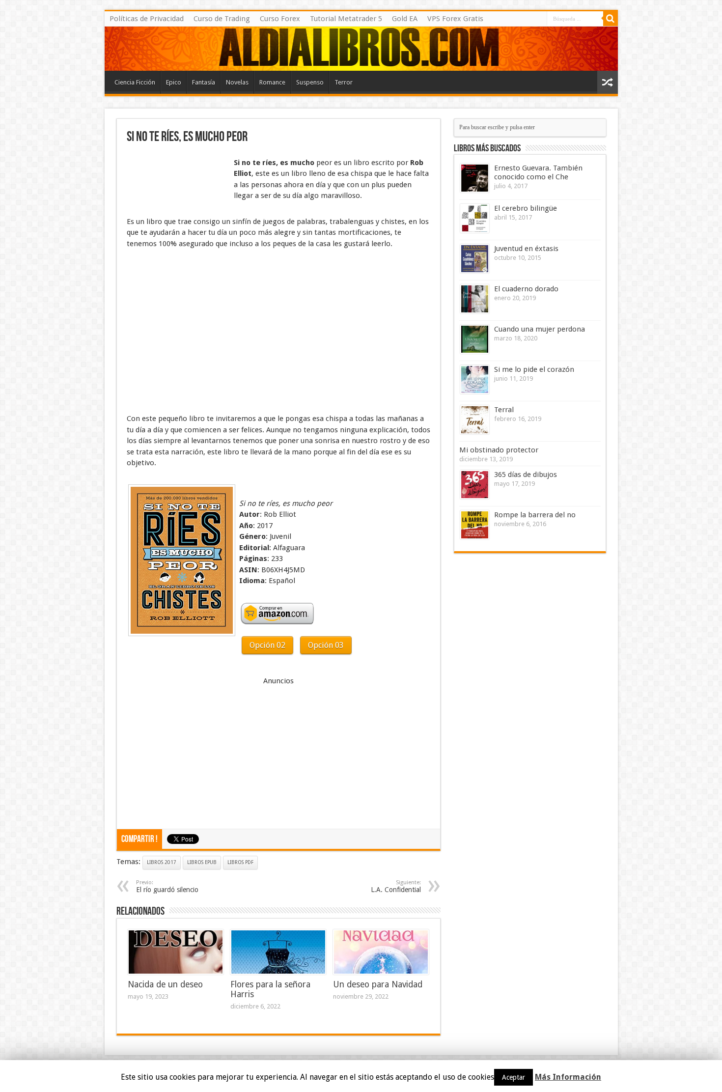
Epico (173, 82)
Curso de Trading (222, 18)
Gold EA (404, 18)
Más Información (568, 1077)
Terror (343, 82)
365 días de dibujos (525, 474)
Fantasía (203, 82)
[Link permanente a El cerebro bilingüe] (474, 218)
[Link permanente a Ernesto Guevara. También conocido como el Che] (474, 178)
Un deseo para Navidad (377, 984)
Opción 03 (326, 645)
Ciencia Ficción (134, 82)
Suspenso (310, 82)
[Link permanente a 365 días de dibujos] (474, 484)
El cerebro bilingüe (525, 208)
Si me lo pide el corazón (534, 369)
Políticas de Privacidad (147, 18)
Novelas (237, 82)
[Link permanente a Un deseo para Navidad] (381, 952)
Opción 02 (267, 645)
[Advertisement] (176, 181)
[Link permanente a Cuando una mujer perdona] (474, 339)
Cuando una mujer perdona (539, 329)
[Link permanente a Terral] (474, 419)
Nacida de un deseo (165, 984)
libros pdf (240, 862)
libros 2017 (161, 862)
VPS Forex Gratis (455, 18)
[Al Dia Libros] (361, 49)
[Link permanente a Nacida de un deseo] (175, 952)
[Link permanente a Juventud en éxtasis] (474, 258)
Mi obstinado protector (498, 450)
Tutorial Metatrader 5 (346, 18)
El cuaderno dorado (526, 288)
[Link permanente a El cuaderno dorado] (474, 298)
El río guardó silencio (167, 886)
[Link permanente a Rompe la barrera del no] (474, 524)
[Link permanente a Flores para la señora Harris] (278, 952)
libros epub (202, 862)
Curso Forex (280, 18)
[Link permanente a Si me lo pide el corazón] (474, 379)
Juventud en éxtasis (526, 248)
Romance (272, 82)
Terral (504, 409)
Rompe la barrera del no (535, 514)
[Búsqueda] (610, 18)
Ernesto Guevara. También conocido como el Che (538, 172)
